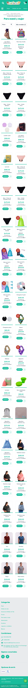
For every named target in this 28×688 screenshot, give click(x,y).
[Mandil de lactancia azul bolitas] (10, 463)
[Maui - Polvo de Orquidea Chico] (10, 209)
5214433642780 (7, 637)
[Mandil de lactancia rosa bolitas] (24, 432)
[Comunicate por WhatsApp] (25, 681)
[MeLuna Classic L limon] (24, 241)
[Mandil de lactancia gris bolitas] (10, 432)
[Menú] (2, 8)
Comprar (5, 555)
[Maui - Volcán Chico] (24, 115)
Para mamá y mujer (15, 13)
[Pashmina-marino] (24, 462)
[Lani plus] (10, 399)
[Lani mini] (10, 176)
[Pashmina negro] (10, 493)
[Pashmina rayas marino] (24, 526)
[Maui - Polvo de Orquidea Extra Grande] (24, 177)
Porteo (3, 614)
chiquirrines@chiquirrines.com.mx (12, 642)
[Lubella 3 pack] (10, 145)
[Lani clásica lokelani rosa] (24, 146)
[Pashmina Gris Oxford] (10, 526)
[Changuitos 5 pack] (24, 304)
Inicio (8, 13)
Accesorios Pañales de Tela (7, 611)
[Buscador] (3, 3)
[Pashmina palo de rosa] (24, 494)
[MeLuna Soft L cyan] (10, 274)
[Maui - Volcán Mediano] (10, 115)
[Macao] (24, 338)
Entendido (24, 686)
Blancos (3, 629)
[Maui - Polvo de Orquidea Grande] (10, 83)
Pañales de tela (16, 8)
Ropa (8, 8)
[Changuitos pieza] (10, 337)
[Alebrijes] (10, 368)
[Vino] (10, 556)
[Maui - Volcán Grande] (10, 240)
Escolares (3, 623)
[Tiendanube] (6, 682)
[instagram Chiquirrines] (3, 656)
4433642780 (6, 640)
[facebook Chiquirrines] (7, 656)
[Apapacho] (24, 369)
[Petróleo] (24, 556)
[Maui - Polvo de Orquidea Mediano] (24, 83)
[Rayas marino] (24, 586)
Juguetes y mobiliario (6, 626)
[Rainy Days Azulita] (24, 52)
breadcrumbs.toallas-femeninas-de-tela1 (13, 14)
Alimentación (4, 620)
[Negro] (10, 586)
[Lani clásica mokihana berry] (10, 52)
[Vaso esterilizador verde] (24, 401)
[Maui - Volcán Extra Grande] (24, 209)
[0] (24, 3)
